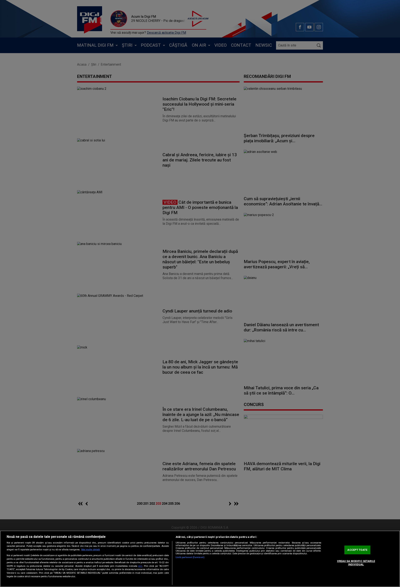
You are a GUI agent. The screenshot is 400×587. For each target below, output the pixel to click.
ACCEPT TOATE (357, 550)
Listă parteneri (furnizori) (190, 557)
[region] (200, 559)
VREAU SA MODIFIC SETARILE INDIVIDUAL (356, 563)
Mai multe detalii (90, 549)
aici (140, 566)
